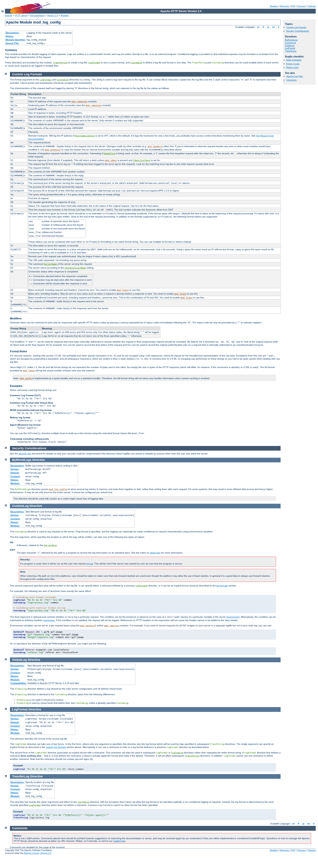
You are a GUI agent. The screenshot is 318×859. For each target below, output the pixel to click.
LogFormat (94, 62)
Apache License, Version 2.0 (37, 853)
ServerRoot (50, 545)
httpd (89, 563)
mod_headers (155, 146)
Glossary (301, 6)
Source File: (12, 43)
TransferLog (60, 62)
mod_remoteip (79, 101)
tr (278, 27)
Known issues (293, 64)
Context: (15, 476)
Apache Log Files (294, 76)
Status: (10, 36)
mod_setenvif (53, 149)
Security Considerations (297, 31)
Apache (8, 15)
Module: (15, 483)
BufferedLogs (291, 40)
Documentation (37, 15)
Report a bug (292, 67)
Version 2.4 (52, 15)
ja (268, 27)
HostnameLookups (85, 136)
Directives (284, 6)
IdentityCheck (141, 160)
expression (49, 620)
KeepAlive (109, 153)
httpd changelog (293, 60)
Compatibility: (18, 683)
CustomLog (136, 62)
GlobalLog (289, 45)
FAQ (293, 6)
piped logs (155, 552)
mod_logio (123, 290)
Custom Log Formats (296, 27)
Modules (274, 6)
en (258, 27)
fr (263, 27)
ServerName (50, 264)
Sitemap (312, 6)
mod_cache (26, 378)
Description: (13, 32)
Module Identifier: (16, 39)
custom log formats (56, 747)
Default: (15, 472)
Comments (291, 80)
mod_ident (111, 160)
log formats (222, 585)
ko (273, 27)
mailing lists (119, 841)
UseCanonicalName (75, 268)
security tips (25, 453)
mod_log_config (58, 489)
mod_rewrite (111, 625)
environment (232, 617)
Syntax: (15, 469)
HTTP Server (21, 15)
